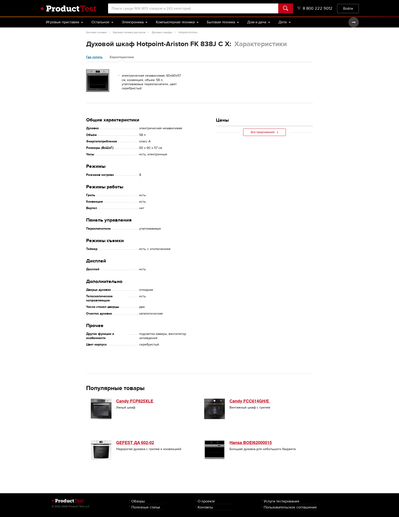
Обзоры (138, 501)
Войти (348, 8)
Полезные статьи (145, 507)
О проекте (206, 501)
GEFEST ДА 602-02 (135, 442)
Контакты (205, 507)
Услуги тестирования (281, 501)
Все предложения (263, 132)
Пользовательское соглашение (290, 507)
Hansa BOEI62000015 (251, 442)
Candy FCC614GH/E (250, 401)
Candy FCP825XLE (134, 401)
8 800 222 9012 (317, 8)
